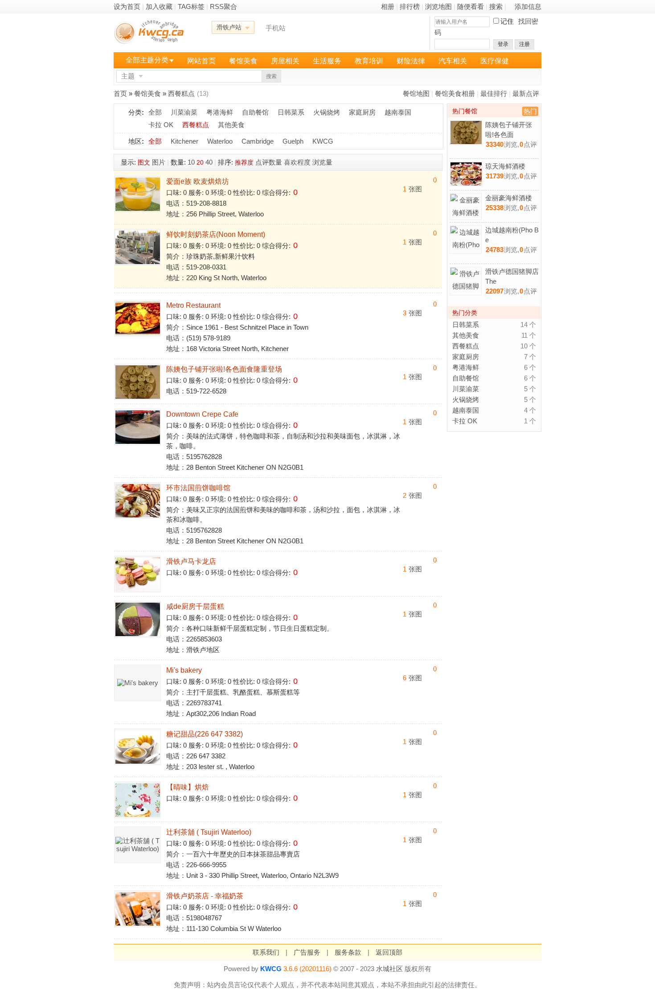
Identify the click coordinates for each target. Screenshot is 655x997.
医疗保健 (494, 61)
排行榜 (410, 6)
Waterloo (220, 141)
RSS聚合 (223, 6)
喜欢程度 (297, 162)
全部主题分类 (147, 60)
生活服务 (327, 61)
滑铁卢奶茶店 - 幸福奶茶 (204, 896)
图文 (144, 162)
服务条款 (348, 952)
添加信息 (528, 6)
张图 (412, 189)
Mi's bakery (184, 670)
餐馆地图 (416, 93)
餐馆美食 (243, 61)
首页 (120, 93)
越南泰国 (398, 112)
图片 (158, 162)
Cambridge (258, 141)
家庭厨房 (362, 112)
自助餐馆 (255, 112)
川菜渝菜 (184, 112)
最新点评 (525, 93)
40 (209, 162)
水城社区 (389, 968)
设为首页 (127, 6)
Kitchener (184, 141)
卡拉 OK (160, 124)
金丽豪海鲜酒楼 (508, 198)
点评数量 (268, 162)
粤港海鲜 (219, 112)
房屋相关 (285, 61)
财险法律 (411, 61)
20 (200, 162)
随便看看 (470, 6)
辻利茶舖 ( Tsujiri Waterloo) (208, 832)
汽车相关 (452, 61)
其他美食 (231, 124)
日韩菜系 (291, 112)
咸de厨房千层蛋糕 (195, 606)
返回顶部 (389, 952)
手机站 (276, 28)
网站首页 (201, 61)
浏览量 (322, 162)
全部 (155, 112)
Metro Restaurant (193, 305)
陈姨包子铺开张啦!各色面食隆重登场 (224, 369)
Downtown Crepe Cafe (202, 414)
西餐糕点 (181, 93)
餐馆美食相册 (455, 93)
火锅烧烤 (326, 112)
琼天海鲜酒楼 (505, 166)
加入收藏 (159, 6)
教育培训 (369, 61)
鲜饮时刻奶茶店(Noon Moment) (215, 234)
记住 (507, 21)
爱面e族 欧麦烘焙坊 (197, 181)
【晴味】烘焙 (187, 787)
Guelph (292, 141)
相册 (387, 6)
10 (191, 162)
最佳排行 (493, 93)
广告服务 (307, 952)
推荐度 (244, 162)
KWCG (322, 141)
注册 (524, 44)
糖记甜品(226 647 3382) (204, 734)
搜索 (496, 6)
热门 (530, 111)
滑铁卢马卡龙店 (191, 561)
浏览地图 (438, 6)
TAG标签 (191, 6)
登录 (503, 44)
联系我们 (266, 952)
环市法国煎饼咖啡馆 (198, 488)
